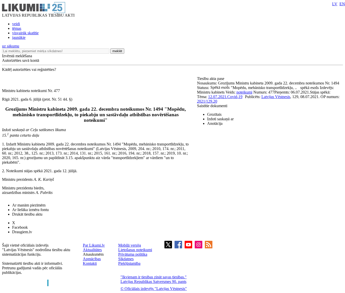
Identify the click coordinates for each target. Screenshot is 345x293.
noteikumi (244, 92)
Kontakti (90, 263)
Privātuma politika (132, 254)
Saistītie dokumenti (212, 106)
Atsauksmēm (93, 254)
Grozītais (214, 114)
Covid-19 (234, 97)
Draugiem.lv (22, 232)
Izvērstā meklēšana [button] (17, 56)
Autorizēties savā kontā (20, 60)
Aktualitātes (92, 250)
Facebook (20, 227)
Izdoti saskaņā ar (220, 119)
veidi (16, 24)
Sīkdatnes (126, 259)
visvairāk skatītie (25, 33)
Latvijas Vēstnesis (275, 97)
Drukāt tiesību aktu (27, 214)
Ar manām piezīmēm (28, 205)
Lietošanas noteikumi (135, 250)
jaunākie (19, 37)
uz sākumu (10, 46)
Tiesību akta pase (211, 78)
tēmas (16, 28)
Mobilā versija (129, 245)
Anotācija (215, 123)
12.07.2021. (217, 97)
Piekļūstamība (129, 263)
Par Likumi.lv (94, 245)
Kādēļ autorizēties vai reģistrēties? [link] (29, 69)
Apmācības (92, 259)
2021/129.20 (207, 101)
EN (342, 4)
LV (334, 4)
